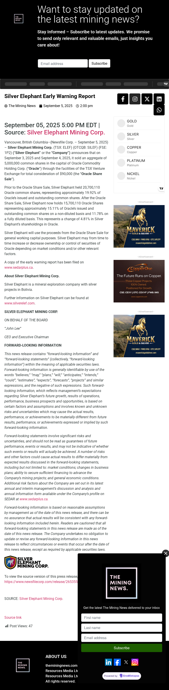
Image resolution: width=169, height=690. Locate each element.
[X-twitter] (146, 98)
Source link (13, 617)
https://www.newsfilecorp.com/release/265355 (41, 582)
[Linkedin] (159, 98)
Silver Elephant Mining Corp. (66, 132)
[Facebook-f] (122, 98)
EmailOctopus (131, 676)
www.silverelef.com (19, 303)
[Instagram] (134, 98)
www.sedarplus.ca (18, 267)
